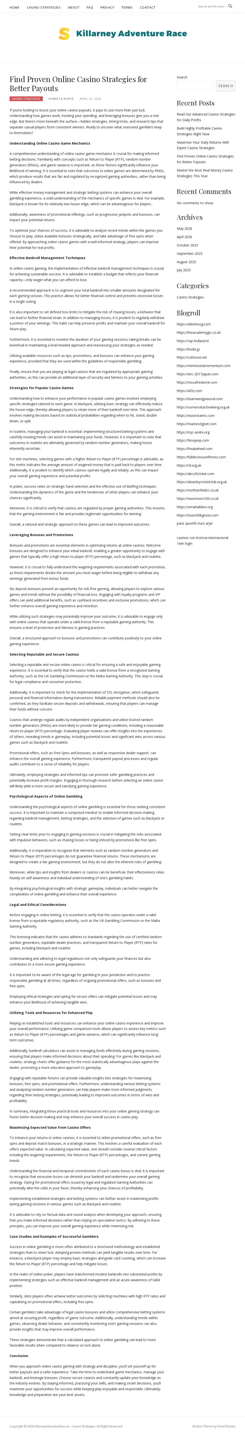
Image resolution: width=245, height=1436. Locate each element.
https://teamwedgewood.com (200, 399)
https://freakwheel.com (194, 448)
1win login (184, 543)
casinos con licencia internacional (202, 537)
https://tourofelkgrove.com (197, 515)
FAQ (90, 7)
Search (182, 77)
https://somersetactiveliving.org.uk (203, 407)
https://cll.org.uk (189, 465)
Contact (148, 7)
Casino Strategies (44, 7)
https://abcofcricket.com (195, 473)
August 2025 (186, 262)
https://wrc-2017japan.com (197, 374)
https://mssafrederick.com (197, 382)
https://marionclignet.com (197, 424)
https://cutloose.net (192, 357)
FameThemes (226, 1426)
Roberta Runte (61, 98)
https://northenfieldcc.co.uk (198, 490)
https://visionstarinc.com (196, 415)
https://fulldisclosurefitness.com (201, 457)
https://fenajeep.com (193, 440)
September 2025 (189, 253)
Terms (127, 7)
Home (15, 7)
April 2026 (184, 237)
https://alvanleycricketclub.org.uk (202, 482)
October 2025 (187, 245)
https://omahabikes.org (195, 507)
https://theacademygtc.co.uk (199, 332)
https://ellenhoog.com (194, 324)
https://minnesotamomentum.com (203, 365)
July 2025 (184, 270)
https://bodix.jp (188, 349)
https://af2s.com (189, 390)
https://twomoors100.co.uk (198, 498)
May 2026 (184, 228)
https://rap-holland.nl (193, 341)
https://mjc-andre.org (193, 432)
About (73, 7)
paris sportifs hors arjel (194, 523)
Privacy (107, 7)
